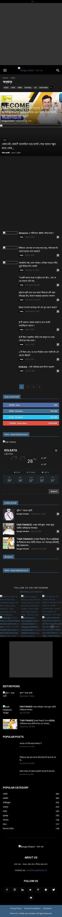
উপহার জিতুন (28, 87)
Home (5, 78)
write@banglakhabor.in (36, 870)
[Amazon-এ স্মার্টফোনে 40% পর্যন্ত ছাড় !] (10, 236)
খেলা (35, 87)
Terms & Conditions (32, 908)
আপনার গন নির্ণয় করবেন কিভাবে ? (31, 743)
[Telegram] (46, 890)
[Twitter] (54, 890)
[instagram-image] (10, 605)
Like (55, 405)
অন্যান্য (6, 87)
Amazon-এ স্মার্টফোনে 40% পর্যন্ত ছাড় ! (36, 233)
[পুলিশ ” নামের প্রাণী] (8, 514)
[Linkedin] (22, 890)
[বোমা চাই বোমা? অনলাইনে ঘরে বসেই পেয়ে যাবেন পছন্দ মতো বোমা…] (31, 151)
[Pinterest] (38, 890)
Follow (53, 411)
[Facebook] (7, 890)
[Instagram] (15, 890)
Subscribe (52, 423)
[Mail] (30, 890)
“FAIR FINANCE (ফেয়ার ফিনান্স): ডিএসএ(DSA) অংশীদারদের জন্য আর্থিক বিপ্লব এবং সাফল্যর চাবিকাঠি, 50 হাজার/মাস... (38, 542)
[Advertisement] (31, 34)
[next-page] (39, 386)
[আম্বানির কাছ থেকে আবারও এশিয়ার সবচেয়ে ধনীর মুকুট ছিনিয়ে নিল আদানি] (10, 266)
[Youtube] (31, 898)
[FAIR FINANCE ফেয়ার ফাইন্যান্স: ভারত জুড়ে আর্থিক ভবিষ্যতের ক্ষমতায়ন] (8, 529)
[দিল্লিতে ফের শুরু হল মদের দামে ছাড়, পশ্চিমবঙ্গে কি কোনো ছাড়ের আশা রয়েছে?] (10, 251)
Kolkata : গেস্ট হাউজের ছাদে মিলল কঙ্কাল (36, 366)
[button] (5, 70)
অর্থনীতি (20, 87)
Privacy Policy (15, 908)
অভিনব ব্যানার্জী (6, 153)
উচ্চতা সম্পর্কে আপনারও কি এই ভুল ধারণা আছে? (38, 307)
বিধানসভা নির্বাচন (44, 87)
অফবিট (13, 87)
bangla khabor (8, 121)
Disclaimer (47, 908)
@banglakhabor (31, 591)
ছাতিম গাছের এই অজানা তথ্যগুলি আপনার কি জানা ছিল (37, 771)
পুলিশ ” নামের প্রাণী (24, 510)
